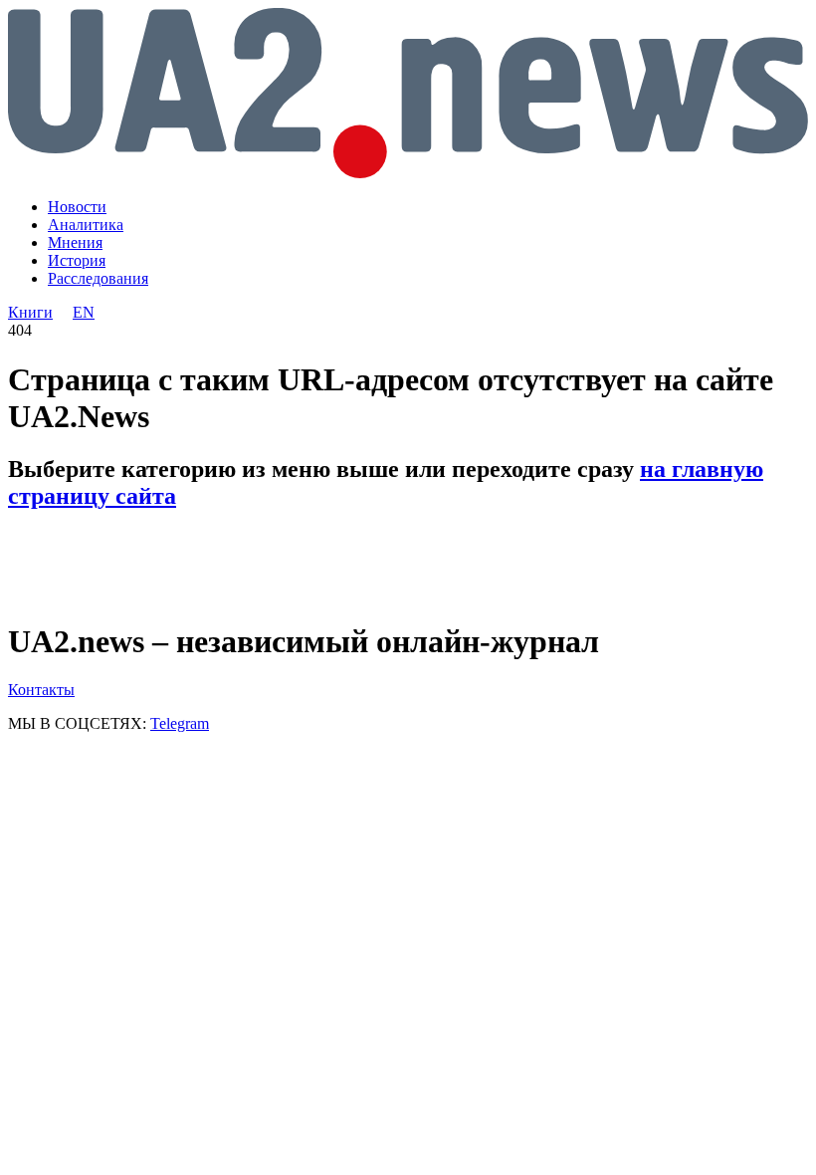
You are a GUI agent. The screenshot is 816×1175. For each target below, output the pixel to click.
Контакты (41, 689)
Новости (77, 206)
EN (84, 312)
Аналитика (85, 224)
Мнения (75, 242)
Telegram (179, 723)
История (76, 260)
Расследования (98, 278)
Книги (30, 312)
